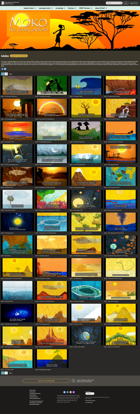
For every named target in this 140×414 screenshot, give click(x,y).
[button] (2, 69)
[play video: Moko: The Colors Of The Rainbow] (52, 117)
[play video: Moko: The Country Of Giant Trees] (86, 117)
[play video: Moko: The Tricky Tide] (17, 367)
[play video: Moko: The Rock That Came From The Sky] (120, 253)
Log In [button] (126, 3)
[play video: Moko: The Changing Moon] (17, 117)
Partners (71, 8)
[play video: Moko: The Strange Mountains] (52, 344)
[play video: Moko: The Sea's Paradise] (86, 299)
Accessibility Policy (89, 402)
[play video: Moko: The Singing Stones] (52, 322)
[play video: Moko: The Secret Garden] (120, 299)
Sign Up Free (134, 3)
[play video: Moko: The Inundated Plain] (86, 185)
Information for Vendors (36, 402)
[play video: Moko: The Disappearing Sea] (52, 140)
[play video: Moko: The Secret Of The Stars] (17, 322)
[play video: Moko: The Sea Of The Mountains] (52, 299)
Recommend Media (34, 404)
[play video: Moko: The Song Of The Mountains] (17, 344)
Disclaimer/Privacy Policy (90, 400)
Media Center (29, 8)
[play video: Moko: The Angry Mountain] (52, 94)
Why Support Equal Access (36, 401)
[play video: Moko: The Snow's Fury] (86, 322)
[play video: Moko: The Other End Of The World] (120, 231)
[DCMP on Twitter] (64, 392)
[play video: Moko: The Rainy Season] (52, 253)
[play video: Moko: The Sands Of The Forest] (120, 276)
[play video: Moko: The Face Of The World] (52, 162)
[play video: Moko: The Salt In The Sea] (52, 276)
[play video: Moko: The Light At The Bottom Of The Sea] (52, 208)
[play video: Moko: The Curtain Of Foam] (120, 117)
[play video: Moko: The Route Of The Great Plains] (17, 276)
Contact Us (32, 391)
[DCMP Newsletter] (73, 392)
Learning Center (45, 8)
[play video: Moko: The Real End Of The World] (120, 140)
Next (10, 74)
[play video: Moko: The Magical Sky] (86, 208)
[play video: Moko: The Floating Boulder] (86, 162)
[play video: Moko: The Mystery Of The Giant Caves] (86, 231)
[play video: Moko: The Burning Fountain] (120, 94)
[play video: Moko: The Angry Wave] (86, 94)
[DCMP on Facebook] (67, 392)
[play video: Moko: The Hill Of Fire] (17, 185)
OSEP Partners (84, 8)
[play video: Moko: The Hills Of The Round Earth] (52, 185)
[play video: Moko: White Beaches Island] (52, 367)
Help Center (33, 390)
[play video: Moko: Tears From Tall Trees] (120, 344)
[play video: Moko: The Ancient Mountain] (17, 94)
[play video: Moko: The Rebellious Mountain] (86, 253)
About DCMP (100, 8)
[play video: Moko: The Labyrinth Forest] (120, 185)
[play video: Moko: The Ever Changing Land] (17, 162)
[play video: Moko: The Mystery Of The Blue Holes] (52, 231)
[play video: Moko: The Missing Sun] (17, 231)
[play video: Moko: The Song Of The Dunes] (120, 322)
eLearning (59, 8)
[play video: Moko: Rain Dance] (17, 253)
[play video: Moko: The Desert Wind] (17, 140)
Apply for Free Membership (19, 56)
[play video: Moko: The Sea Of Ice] (17, 299)
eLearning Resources (35, 398)
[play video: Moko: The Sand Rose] (86, 276)
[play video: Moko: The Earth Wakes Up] (86, 140)
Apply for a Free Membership (46, 381)
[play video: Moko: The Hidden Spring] (120, 162)
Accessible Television (35, 393)
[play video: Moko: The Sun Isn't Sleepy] (86, 344)
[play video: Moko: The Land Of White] (17, 208)
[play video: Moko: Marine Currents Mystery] (120, 208)
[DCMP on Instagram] (70, 392)
